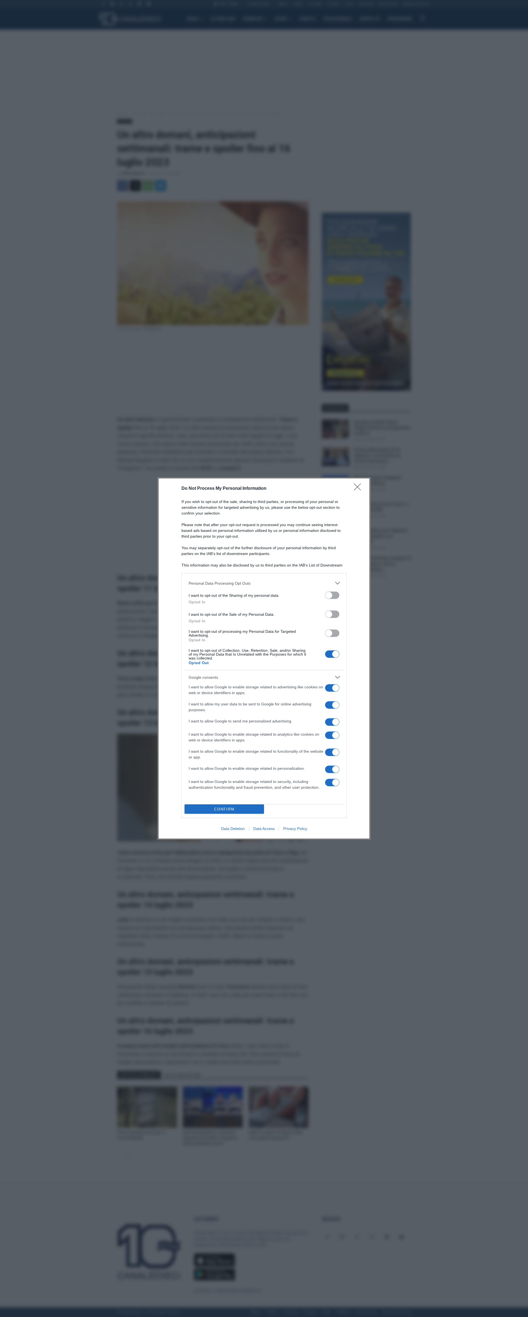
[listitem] (264, 583)
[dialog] (264, 658)
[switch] (332, 595)
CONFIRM (224, 809)
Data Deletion (233, 828)
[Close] (359, 488)
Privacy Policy (295, 828)
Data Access (264, 828)
